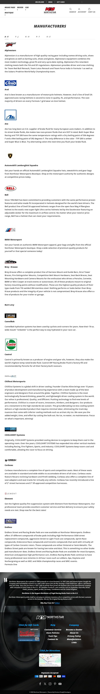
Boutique (9, 12)
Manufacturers (74, 639)
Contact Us (53, 639)
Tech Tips (52, 636)
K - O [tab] (27, 36)
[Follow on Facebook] (40, 684)
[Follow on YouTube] (60, 684)
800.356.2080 (39, 2)
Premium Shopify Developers (63, 692)
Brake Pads (10, 7)
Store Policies (52, 633)
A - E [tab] (6, 36)
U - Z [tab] (48, 36)
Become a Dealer (74, 629)
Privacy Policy (74, 636)
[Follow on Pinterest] (55, 684)
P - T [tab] (38, 36)
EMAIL (50, 2)
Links (74, 642)
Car (27, 7)
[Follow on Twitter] (45, 684)
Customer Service (52, 629)
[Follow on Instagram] (50, 684)
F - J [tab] (16, 36)
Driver (20, 7)
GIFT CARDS (61, 2)
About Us (74, 633)
